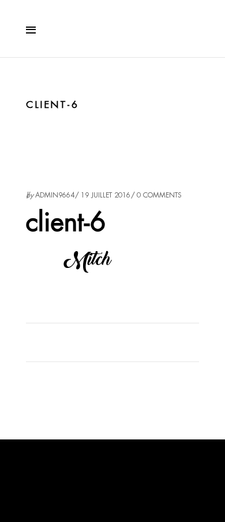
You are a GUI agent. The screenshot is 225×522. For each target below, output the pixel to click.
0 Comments (159, 195)
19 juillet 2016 (105, 195)
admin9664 (54, 195)
